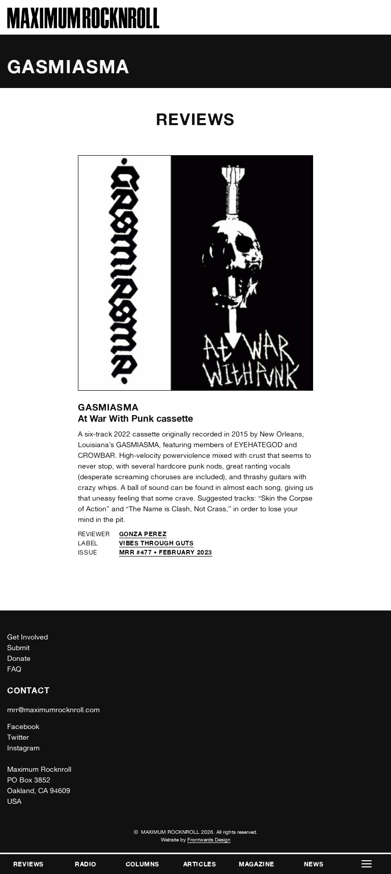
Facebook (23, 726)
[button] (366, 864)
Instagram (23, 748)
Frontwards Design (209, 839)
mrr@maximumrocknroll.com (53, 710)
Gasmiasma (108, 407)
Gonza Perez (143, 534)
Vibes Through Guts (156, 543)
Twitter (18, 737)
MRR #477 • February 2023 (165, 552)
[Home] (83, 26)
